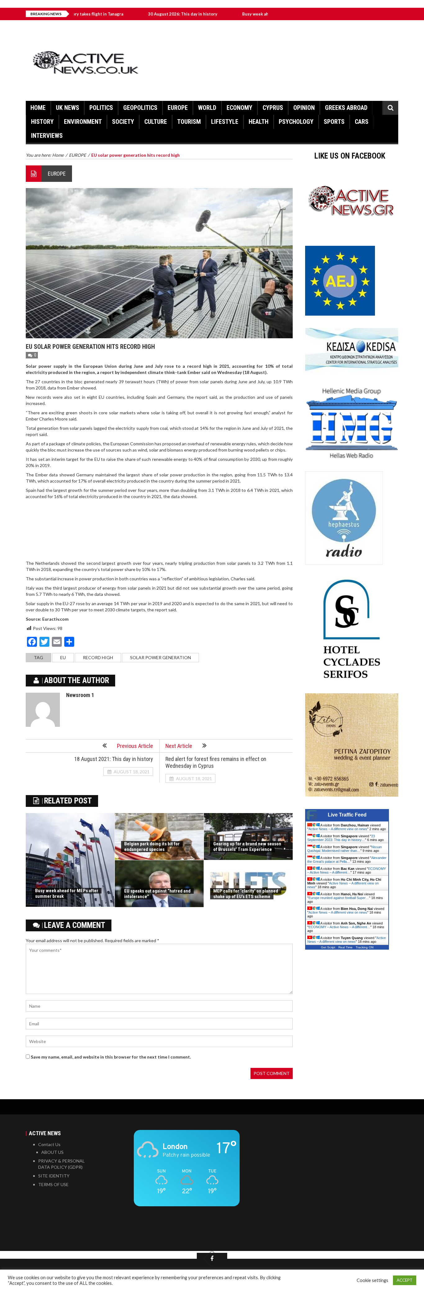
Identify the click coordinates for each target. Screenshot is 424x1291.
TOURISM (189, 121)
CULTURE (155, 121)
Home (38, 107)
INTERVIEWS (47, 135)
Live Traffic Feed (347, 814)
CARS (361, 121)
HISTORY (42, 121)
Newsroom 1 (80, 695)
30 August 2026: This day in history (143, 13)
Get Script (328, 947)
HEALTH (258, 121)
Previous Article (135, 746)
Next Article (178, 746)
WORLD (207, 107)
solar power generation (160, 657)
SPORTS (334, 121)
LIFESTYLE (224, 121)
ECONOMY (239, 107)
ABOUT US (52, 1152)
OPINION (304, 107)
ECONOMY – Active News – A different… (346, 870)
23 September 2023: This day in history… (341, 838)
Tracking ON (364, 947)
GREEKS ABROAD (346, 107)
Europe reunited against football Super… (339, 898)
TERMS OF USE (53, 1184)
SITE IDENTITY (54, 1175)
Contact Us (49, 1144)
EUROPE (178, 107)
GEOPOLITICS (140, 107)
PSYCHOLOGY (296, 121)
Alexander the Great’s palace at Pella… (346, 859)
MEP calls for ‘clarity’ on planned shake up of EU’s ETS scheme (245, 893)
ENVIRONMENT (83, 121)
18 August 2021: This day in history (113, 759)
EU (63, 657)
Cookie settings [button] (372, 1280)
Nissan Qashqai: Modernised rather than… (344, 848)
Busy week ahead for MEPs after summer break (248, 13)
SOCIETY (123, 121)
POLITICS (101, 107)
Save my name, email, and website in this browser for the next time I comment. (111, 1056)
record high (98, 657)
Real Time (345, 947)
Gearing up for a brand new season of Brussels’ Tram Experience (247, 846)
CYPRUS (273, 107)
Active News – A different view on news (338, 829)
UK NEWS (67, 107)
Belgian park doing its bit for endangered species (152, 846)
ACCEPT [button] (405, 1280)
